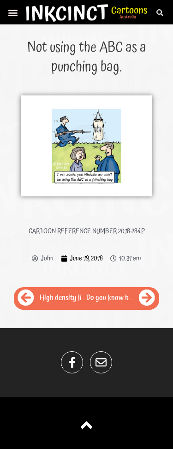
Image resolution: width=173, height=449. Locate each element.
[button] (13, 12)
